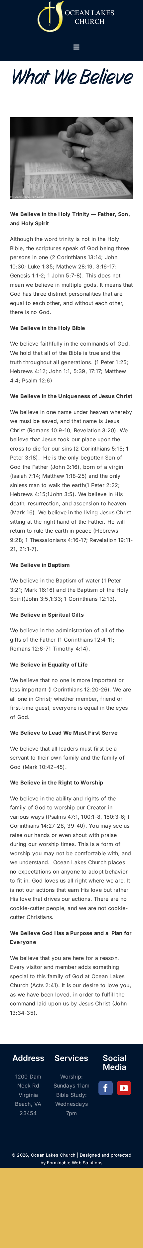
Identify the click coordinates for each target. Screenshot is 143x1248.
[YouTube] (124, 1088)
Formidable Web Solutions (74, 1162)
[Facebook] (105, 1088)
